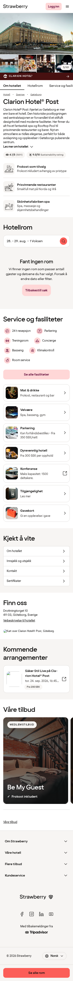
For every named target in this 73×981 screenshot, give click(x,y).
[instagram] (31, 914)
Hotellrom (35, 86)
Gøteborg (36, 94)
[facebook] (21, 914)
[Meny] (67, 6)
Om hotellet (12, 86)
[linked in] (41, 914)
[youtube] (51, 914)
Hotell (6, 94)
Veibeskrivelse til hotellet (19, 621)
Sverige (20, 94)
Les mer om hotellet (15, 147)
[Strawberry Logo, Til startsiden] (15, 6)
